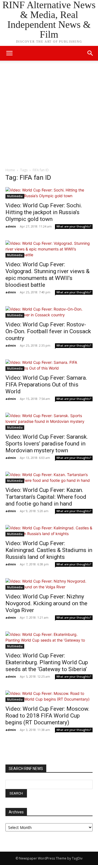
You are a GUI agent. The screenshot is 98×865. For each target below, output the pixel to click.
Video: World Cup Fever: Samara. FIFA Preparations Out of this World (46, 384)
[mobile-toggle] (9, 53)
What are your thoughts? (73, 226)
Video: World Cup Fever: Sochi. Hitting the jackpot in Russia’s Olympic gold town (43, 212)
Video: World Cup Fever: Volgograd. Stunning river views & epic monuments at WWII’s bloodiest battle (47, 274)
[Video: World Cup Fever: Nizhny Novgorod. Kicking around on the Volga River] (49, 584)
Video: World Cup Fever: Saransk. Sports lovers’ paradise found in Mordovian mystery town (46, 443)
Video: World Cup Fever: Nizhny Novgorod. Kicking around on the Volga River (46, 603)
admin (10, 226)
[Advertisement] (49, 115)
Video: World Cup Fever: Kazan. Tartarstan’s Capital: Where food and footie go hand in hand (45, 497)
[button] (90, 53)
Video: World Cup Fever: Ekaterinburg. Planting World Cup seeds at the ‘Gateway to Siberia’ (46, 662)
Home (10, 170)
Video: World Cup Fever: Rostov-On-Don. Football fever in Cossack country (48, 331)
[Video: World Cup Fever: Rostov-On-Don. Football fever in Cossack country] (49, 312)
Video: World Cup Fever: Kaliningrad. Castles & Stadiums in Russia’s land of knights (48, 550)
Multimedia (15, 196)
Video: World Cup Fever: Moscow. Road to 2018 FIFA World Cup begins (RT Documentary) (47, 715)
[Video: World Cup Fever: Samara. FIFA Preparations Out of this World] (49, 365)
